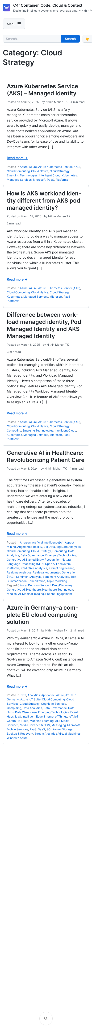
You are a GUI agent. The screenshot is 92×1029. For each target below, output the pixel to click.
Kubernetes (69, 175)
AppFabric (48, 695)
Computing (14, 430)
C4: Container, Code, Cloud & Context (47, 5)
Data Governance (32, 555)
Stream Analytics (45, 733)
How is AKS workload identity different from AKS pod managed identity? (44, 200)
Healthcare (33, 589)
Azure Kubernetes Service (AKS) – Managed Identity (42, 90)
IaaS (18, 716)
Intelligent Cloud (49, 175)
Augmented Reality (29, 546)
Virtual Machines (69, 733)
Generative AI (16, 559)
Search (70, 39)
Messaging (58, 725)
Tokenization (36, 581)
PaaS (50, 179)
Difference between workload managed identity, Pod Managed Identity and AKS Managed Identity (44, 325)
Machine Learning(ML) (45, 721)
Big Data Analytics (68, 546)
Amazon (25, 542)
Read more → (17, 158)
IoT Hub (23, 721)
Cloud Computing (18, 171)
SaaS (41, 729)
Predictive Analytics (34, 568)
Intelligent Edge (32, 716)
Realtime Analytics (19, 572)
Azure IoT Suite (30, 699)
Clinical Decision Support (34, 585)
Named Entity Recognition (43, 559)
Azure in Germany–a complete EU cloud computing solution (42, 614)
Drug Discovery (62, 585)
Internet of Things (55, 716)
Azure (24, 167)
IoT (71, 716)
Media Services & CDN (35, 725)
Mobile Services (17, 729)
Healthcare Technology (57, 589)
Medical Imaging (33, 594)
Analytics (34, 695)
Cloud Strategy (60, 171)
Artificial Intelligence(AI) (47, 542)
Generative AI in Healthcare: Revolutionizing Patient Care (45, 456)
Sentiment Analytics (56, 576)
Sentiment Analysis (28, 576)
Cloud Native (39, 171)
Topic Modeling (57, 581)
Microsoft (39, 179)
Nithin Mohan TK (57, 102)
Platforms (61, 179)
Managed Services (19, 179)
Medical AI (14, 594)
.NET (23, 695)
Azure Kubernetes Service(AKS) (59, 167)
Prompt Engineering (61, 568)
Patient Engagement (58, 594)
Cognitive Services (53, 703)
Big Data (49, 546)
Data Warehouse (26, 712)
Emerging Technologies (22, 175)
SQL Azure (53, 729)
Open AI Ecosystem (58, 564)
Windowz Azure (17, 738)
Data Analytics (32, 708)
